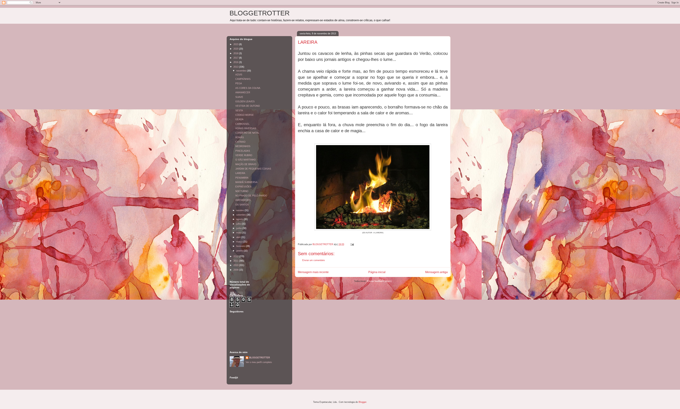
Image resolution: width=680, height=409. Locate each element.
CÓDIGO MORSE (244, 115)
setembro (241, 214)
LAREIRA (240, 173)
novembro (241, 70)
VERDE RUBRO (243, 155)
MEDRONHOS (242, 146)
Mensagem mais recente (313, 272)
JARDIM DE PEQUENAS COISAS (253, 168)
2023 (236, 44)
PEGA (238, 83)
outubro (240, 210)
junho (239, 228)
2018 (236, 53)
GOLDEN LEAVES (245, 101)
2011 (236, 260)
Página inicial (377, 272)
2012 (236, 256)
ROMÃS (239, 137)
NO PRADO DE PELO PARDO (251, 195)
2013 (236, 66)
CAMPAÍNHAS (243, 79)
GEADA (239, 119)
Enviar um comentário (313, 260)
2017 (236, 57)
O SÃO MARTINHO (245, 159)
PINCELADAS (242, 151)
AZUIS (238, 74)
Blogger (362, 402)
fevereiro (241, 246)
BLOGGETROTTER (260, 13)
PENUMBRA (241, 177)
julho (239, 223)
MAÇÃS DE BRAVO (245, 164)
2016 (236, 62)
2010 (236, 265)
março (239, 241)
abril (238, 237)
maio (239, 232)
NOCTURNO (241, 191)
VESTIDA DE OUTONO (247, 106)
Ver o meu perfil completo (259, 362)
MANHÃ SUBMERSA (246, 182)
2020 (236, 48)
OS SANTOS (242, 204)
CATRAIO (240, 142)
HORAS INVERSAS (245, 128)
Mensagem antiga (436, 272)
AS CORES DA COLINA (247, 88)
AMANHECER (242, 92)
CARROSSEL (242, 124)
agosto (240, 219)
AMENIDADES (243, 200)
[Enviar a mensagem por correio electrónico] (352, 244)
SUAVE (239, 97)
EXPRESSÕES (243, 186)
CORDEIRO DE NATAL (247, 132)
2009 (236, 269)
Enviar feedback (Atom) (379, 281)
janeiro (240, 250)
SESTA (239, 110)
